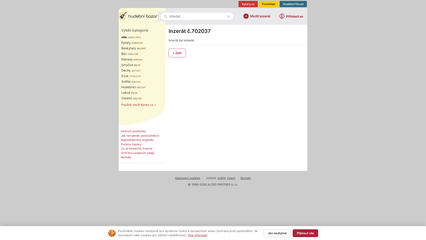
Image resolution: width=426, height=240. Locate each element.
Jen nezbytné (277, 233)
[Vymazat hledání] (228, 16)
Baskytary (131, 48)
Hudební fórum (293, 4)
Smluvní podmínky (133, 131)
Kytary (129, 42)
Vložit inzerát (260, 16)
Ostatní (129, 98)
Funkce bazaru (131, 144)
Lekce (127, 92)
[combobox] (197, 16)
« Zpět (177, 53)
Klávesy (129, 59)
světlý (222, 178)
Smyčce (129, 65)
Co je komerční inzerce (137, 148)
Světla (128, 81)
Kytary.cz (248, 4)
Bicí (126, 54)
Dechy (128, 70)
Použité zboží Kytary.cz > (138, 104)
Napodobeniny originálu (137, 140)
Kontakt (126, 157)
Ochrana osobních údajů (137, 153)
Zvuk (128, 76)
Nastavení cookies (187, 178)
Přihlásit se (294, 16)
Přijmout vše (305, 233)
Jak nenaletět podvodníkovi (140, 135)
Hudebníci (131, 87)
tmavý (231, 178)
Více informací (197, 235)
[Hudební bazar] (138, 16)
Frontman (268, 4)
